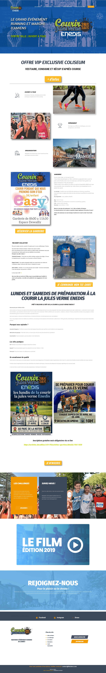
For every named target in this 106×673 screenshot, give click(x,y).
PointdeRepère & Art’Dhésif (58, 670)
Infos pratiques (50, 635)
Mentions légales (53, 669)
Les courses (49, 639)
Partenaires (49, 641)
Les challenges (50, 637)
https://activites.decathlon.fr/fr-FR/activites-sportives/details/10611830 (53, 445)
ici (21, 272)
